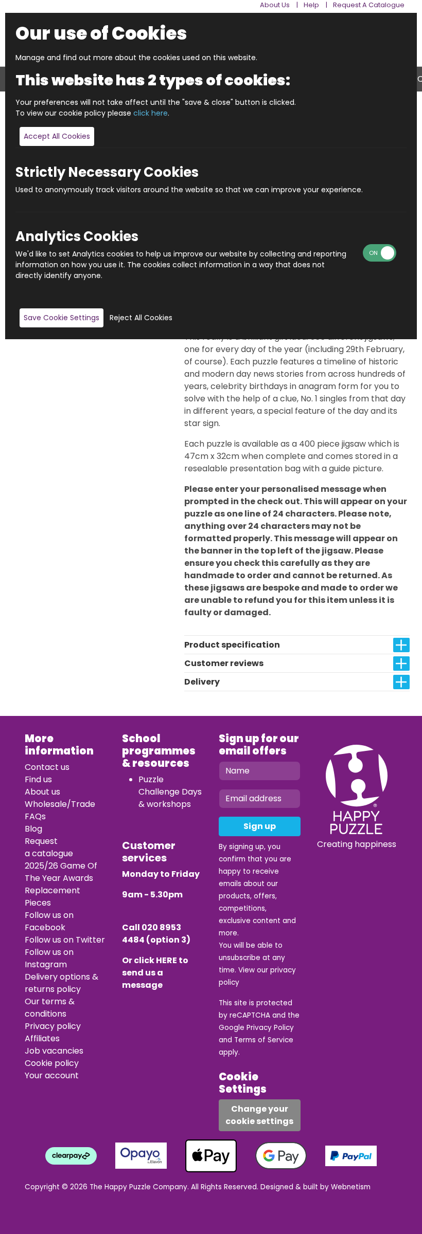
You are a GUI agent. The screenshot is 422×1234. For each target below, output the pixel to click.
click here (150, 113)
